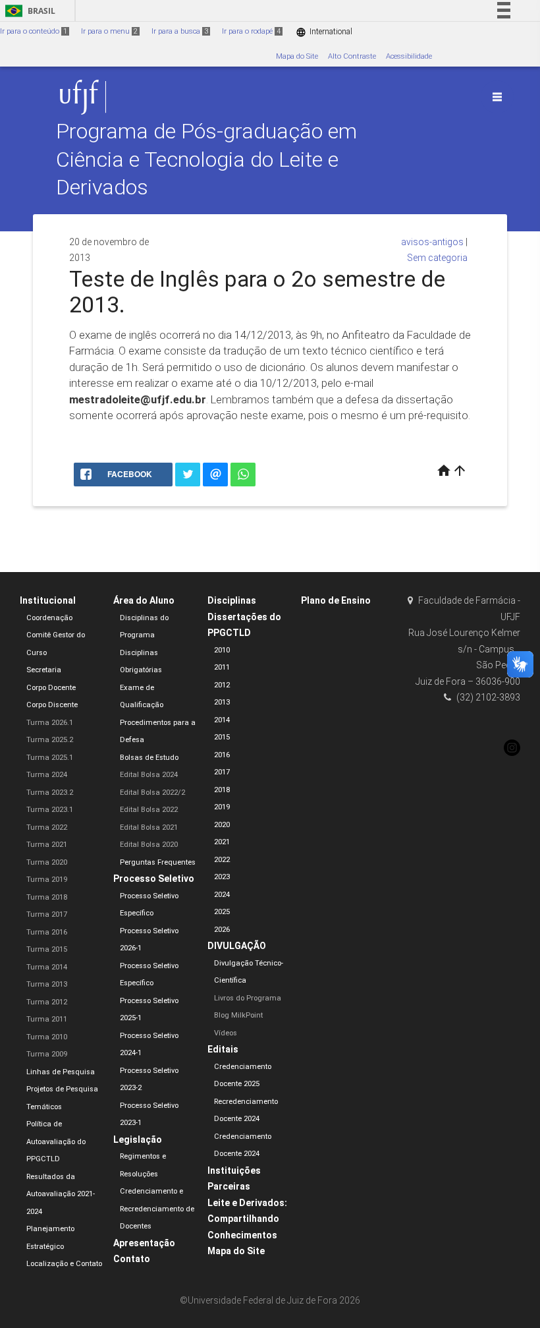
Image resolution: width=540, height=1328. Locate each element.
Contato (131, 1259)
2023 (222, 877)
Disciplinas (231, 600)
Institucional (48, 600)
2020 (222, 825)
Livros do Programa (247, 998)
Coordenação (49, 618)
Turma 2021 (46, 844)
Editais (222, 1049)
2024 (222, 894)
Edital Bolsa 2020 (149, 844)
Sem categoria (437, 257)
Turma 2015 (46, 949)
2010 (222, 650)
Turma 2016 (46, 932)
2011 (222, 667)
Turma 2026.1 (49, 722)
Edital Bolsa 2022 (149, 809)
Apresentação (144, 1243)
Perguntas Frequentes (158, 862)
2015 (222, 737)
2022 (222, 859)
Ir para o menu (109, 31)
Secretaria (43, 670)
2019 (222, 807)
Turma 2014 (46, 967)
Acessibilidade (409, 56)
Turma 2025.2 (49, 740)
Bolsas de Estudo (149, 757)
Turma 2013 (46, 984)
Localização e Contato (64, 1263)
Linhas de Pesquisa (60, 1072)
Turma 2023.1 (49, 809)
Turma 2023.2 (49, 792)
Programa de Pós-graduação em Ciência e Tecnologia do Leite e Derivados (206, 159)
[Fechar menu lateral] (497, 96)
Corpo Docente (51, 687)
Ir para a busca (179, 31)
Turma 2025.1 (49, 757)
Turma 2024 (46, 774)
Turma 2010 (46, 1037)
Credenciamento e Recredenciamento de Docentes (157, 1208)
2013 (222, 702)
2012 (222, 685)
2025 (222, 912)
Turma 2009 (46, 1054)
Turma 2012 (46, 1002)
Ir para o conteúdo (33, 31)
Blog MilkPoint (238, 1015)
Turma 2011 (46, 1019)
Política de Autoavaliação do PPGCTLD (56, 1141)
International (324, 32)
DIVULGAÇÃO (236, 945)
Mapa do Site (297, 56)
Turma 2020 (46, 862)
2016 (222, 755)
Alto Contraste (352, 56)
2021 (222, 842)
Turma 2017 (46, 914)
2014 (222, 720)
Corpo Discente (52, 705)
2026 (222, 929)
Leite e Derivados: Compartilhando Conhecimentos (247, 1219)
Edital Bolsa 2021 (149, 827)
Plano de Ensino (336, 600)
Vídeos (225, 1033)
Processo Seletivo (153, 878)
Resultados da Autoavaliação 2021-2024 (60, 1194)
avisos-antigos (432, 242)
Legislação (137, 1139)
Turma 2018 (46, 897)
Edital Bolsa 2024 (149, 774)
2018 (222, 790)
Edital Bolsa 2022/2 (152, 792)
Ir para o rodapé (251, 31)
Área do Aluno (144, 600)
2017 (222, 772)
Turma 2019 (46, 879)
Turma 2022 (46, 827)
